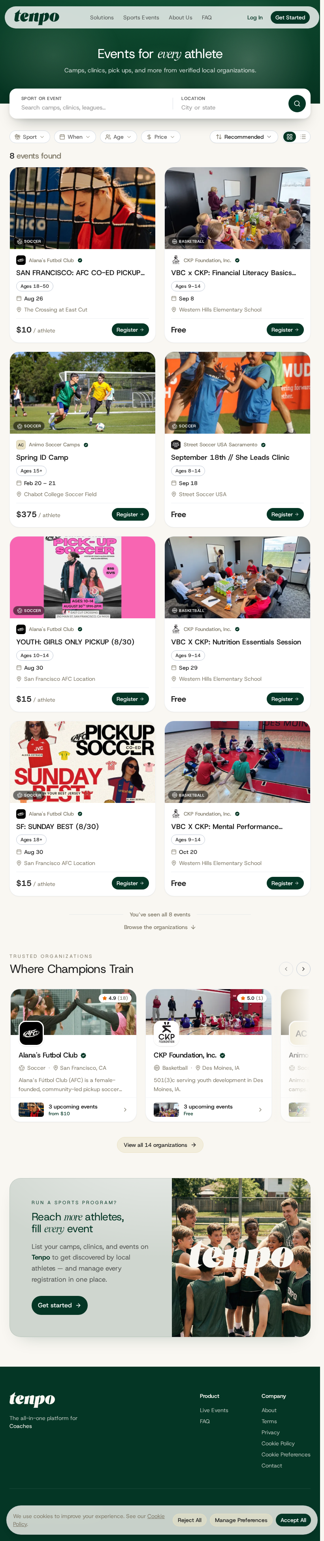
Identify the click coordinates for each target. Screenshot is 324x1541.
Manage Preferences (241, 1520)
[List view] (303, 137)
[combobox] (229, 107)
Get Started (290, 17)
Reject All (190, 1520)
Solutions (102, 17)
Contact (272, 1465)
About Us (180, 17)
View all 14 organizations (155, 1144)
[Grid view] (289, 137)
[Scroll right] (303, 969)
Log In (255, 17)
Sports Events (141, 17)
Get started (55, 1305)
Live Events (214, 1410)
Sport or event (41, 98)
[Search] (297, 103)
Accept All (293, 1520)
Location (193, 98)
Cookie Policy (278, 1443)
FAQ (207, 17)
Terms (269, 1421)
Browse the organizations (156, 927)
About (269, 1410)
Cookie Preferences (286, 1454)
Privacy (271, 1432)
